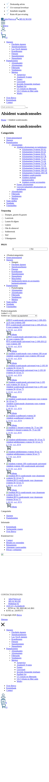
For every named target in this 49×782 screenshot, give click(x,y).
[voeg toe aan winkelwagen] (8, 334)
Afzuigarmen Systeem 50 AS (34, 152)
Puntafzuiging (12, 142)
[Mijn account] (3, 30)
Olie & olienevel (12, 228)
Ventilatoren (16, 196)
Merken (14, 198)
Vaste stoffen (11, 201)
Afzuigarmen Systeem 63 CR (34, 156)
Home (3, 120)
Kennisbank (11, 527)
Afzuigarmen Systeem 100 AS (34, 170)
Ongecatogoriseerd (14, 138)
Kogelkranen (16, 271)
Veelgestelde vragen (14, 529)
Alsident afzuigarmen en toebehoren (32, 147)
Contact (9, 540)
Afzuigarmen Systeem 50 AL (34, 149)
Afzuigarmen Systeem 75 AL (34, 159)
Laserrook (9, 218)
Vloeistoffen (11, 205)
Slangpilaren (16, 276)
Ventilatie (10, 203)
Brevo (19, 615)
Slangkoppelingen (18, 267)
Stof (6, 235)
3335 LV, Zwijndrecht (15, 606)
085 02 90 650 (25, 19)
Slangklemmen (17, 274)
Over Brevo (11, 531)
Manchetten (16, 278)
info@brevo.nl (10, 19)
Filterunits (15, 194)
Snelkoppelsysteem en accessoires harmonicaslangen (25, 282)
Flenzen (14, 269)
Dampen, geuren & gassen (16, 215)
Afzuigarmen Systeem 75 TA (34, 166)
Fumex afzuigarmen (25, 184)
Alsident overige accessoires (33, 182)
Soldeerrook (10, 231)
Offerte (14, 334)
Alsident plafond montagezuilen (29, 178)
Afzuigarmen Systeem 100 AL (34, 168)
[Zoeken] (27, 107)
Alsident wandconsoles (31, 175)
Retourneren (11, 545)
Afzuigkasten (16, 191)
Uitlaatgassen (10, 238)
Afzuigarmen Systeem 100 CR (34, 173)
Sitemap (4, 619)
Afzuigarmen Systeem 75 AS (34, 161)
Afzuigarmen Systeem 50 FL (34, 154)
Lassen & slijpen (12, 221)
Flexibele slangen (18, 264)
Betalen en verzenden (15, 543)
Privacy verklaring (13, 550)
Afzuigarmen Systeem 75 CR (34, 163)
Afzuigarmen (16, 145)
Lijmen (8, 225)
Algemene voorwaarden (16, 547)
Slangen (9, 140)
